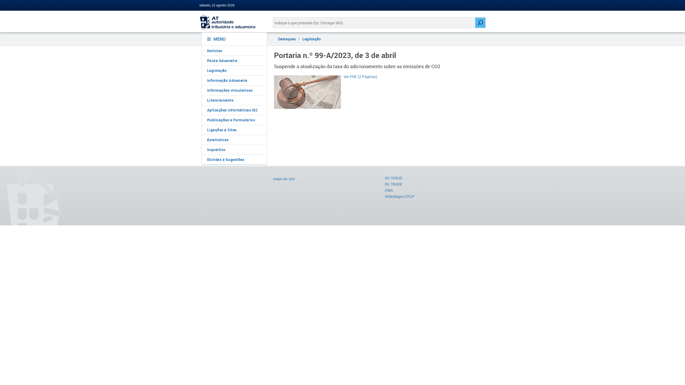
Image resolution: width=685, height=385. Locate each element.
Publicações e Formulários (231, 119)
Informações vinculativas (230, 90)
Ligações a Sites (222, 129)
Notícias (214, 50)
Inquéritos (216, 149)
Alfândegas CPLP (399, 196)
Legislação (217, 70)
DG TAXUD (393, 177)
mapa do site (284, 178)
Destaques (287, 38)
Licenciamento (220, 100)
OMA (389, 190)
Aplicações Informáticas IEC (232, 110)
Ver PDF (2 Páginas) (360, 76)
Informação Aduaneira (227, 80)
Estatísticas (218, 139)
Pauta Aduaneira (222, 60)
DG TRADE (393, 184)
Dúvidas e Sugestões (226, 159)
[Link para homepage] (232, 22)
